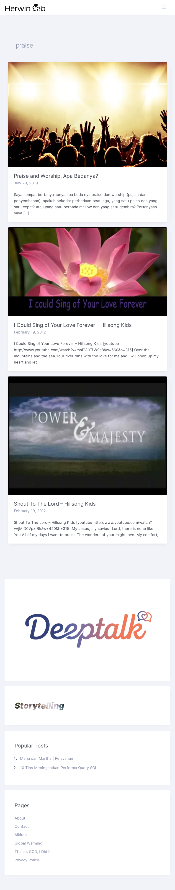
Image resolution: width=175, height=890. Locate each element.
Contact (22, 826)
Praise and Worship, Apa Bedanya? (56, 176)
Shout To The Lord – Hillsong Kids (55, 504)
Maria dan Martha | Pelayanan (46, 758)
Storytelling (39, 706)
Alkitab (21, 834)
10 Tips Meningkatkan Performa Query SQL (58, 767)
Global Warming (28, 843)
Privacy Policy (27, 860)
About (20, 818)
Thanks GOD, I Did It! (33, 851)
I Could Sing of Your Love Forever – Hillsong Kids (73, 325)
